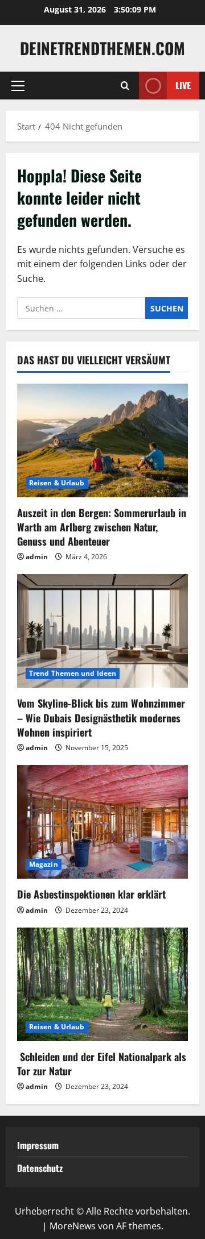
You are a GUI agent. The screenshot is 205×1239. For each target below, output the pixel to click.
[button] (18, 86)
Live (183, 85)
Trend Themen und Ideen (72, 673)
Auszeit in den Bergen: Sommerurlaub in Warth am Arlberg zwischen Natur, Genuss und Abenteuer (101, 526)
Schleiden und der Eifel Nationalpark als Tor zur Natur (101, 1063)
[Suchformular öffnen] (125, 86)
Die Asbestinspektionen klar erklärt (91, 894)
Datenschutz (40, 1168)
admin (37, 557)
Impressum (38, 1145)
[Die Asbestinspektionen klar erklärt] (102, 822)
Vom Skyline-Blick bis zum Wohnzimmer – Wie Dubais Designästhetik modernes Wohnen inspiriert (101, 717)
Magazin (43, 864)
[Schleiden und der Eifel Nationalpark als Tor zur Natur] (102, 984)
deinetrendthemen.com (102, 48)
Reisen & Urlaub (57, 483)
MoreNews (73, 1226)
